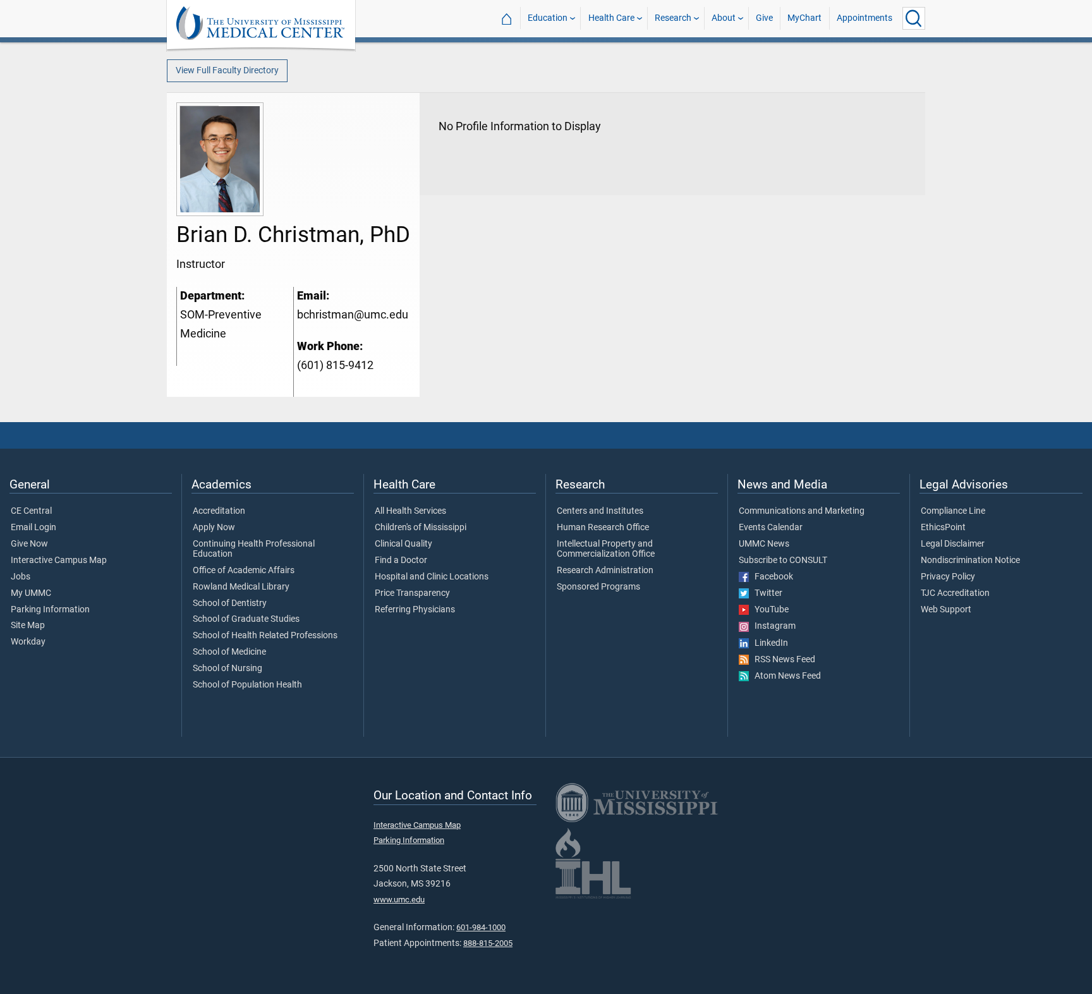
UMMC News (764, 544)
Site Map (28, 626)
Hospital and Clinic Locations (431, 577)
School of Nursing (227, 669)
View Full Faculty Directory (227, 70)
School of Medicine (229, 652)
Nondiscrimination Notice (970, 560)
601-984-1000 (481, 927)
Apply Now (214, 528)
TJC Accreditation (955, 593)
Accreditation (219, 511)
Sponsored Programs (598, 587)
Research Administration (605, 571)
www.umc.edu (399, 899)
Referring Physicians (415, 610)
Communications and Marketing (801, 511)
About (724, 18)
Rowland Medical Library (241, 587)
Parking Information (50, 610)
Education (547, 18)
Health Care (611, 18)
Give (764, 18)
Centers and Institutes (600, 511)
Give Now (29, 544)
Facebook (771, 577)
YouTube (769, 610)
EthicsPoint (943, 528)
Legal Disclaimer (953, 544)
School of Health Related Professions (265, 636)
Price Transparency (412, 593)
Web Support (946, 610)
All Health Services (410, 511)
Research (673, 18)
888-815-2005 (488, 943)
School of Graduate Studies (246, 619)
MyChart (804, 18)
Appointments (864, 18)
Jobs (20, 577)
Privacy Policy (948, 577)
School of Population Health (247, 685)
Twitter (765, 593)
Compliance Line (953, 511)
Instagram (772, 626)
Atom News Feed (785, 676)
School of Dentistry (230, 603)
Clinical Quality (403, 544)
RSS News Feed (782, 660)
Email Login (33, 528)
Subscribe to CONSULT (783, 560)
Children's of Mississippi (420, 528)
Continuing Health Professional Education (254, 549)
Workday (28, 642)
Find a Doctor (401, 560)
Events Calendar (771, 528)
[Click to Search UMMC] (913, 18)
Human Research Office (603, 528)
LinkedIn (768, 643)
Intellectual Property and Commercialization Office (606, 549)
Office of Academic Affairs (243, 571)
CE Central (31, 511)
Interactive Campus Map (59, 560)
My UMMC (31, 593)
